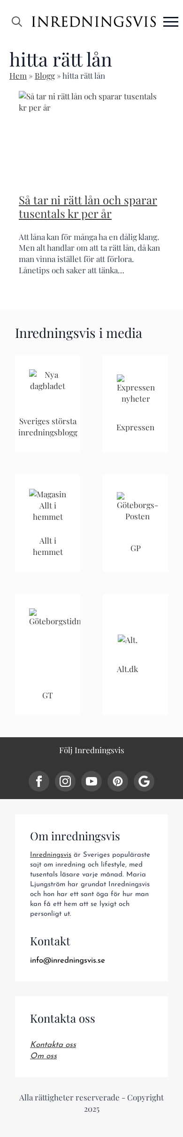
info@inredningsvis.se (67, 961)
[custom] (117, 781)
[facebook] (39, 781)
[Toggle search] (17, 21)
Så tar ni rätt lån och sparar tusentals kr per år (88, 206)
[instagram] (65, 781)
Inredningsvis (50, 855)
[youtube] (91, 781)
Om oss (43, 1056)
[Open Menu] (170, 21)
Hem (18, 75)
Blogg (45, 75)
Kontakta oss (53, 1045)
